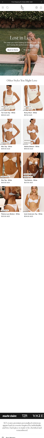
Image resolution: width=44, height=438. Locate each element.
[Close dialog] (41, 206)
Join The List (32, 228)
